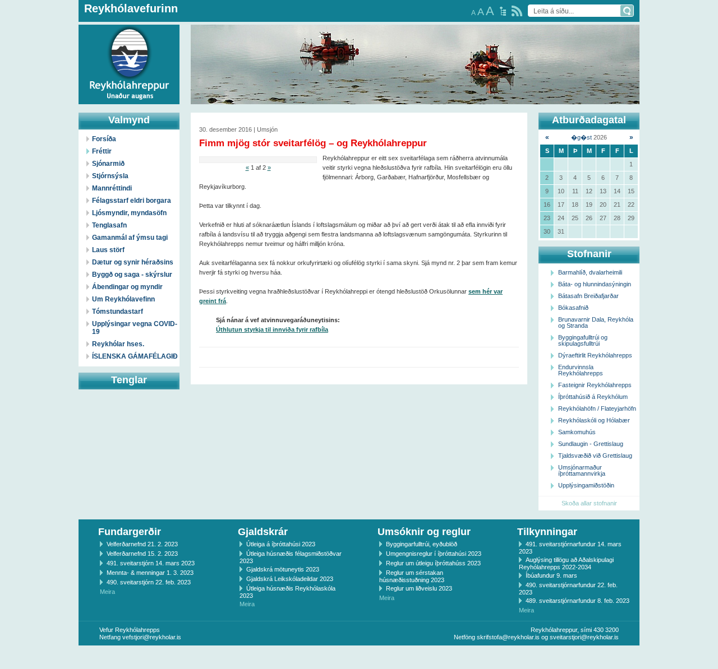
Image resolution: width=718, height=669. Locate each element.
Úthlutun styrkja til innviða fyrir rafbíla (272, 329)
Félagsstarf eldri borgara (131, 201)
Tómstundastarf (117, 311)
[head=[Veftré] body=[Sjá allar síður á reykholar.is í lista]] (503, 11)
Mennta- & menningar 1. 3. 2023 (150, 572)
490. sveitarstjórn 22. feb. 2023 (149, 582)
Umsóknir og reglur (424, 531)
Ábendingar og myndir (127, 287)
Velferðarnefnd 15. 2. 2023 (142, 553)
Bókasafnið (573, 307)
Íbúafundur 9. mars (551, 575)
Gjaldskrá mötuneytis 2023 (282, 569)
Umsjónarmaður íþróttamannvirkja (581, 470)
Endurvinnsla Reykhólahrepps (580, 370)
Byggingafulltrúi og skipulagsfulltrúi (582, 340)
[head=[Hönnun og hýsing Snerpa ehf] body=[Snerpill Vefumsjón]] (359, 657)
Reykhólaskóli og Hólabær (594, 420)
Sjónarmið (108, 164)
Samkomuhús (577, 432)
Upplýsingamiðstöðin (586, 485)
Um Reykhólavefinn (123, 299)
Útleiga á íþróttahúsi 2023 (280, 544)
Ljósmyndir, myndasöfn (129, 213)
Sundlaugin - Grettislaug (590, 443)
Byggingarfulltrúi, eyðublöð (421, 544)
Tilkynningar (547, 531)
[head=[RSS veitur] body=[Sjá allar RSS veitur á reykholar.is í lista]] (517, 11)
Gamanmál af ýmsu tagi (130, 237)
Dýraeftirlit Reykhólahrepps (595, 355)
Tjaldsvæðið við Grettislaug (595, 455)
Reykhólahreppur (50, 55)
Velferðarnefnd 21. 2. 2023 (142, 544)
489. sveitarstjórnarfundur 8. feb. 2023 (577, 600)
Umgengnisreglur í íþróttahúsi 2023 (433, 553)
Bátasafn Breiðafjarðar (588, 295)
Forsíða (104, 139)
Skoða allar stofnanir (589, 503)
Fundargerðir (129, 531)
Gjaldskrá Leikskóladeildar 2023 (289, 578)
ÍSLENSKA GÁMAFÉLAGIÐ (135, 356)
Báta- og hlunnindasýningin (594, 284)
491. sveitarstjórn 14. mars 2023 (151, 563)
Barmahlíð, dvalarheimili (590, 272)
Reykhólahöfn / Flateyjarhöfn (597, 408)
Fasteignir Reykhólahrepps (595, 385)
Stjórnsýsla (110, 176)
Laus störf (108, 250)
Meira (107, 591)
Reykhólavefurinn (131, 8)
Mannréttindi (112, 188)
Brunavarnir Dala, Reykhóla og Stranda (595, 322)
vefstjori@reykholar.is (151, 637)
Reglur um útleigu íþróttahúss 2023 (433, 563)
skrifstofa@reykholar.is (508, 637)
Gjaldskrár (263, 531)
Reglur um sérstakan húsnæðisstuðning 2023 (411, 576)
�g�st (581, 137)
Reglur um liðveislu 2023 (419, 588)
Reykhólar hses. (118, 344)
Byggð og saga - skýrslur (132, 274)
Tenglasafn (109, 225)
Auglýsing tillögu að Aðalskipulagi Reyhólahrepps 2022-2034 (566, 563)
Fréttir (102, 151)
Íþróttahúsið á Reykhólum (593, 396)
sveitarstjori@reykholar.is (584, 637)
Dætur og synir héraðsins (132, 262)
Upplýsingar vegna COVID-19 (134, 328)
